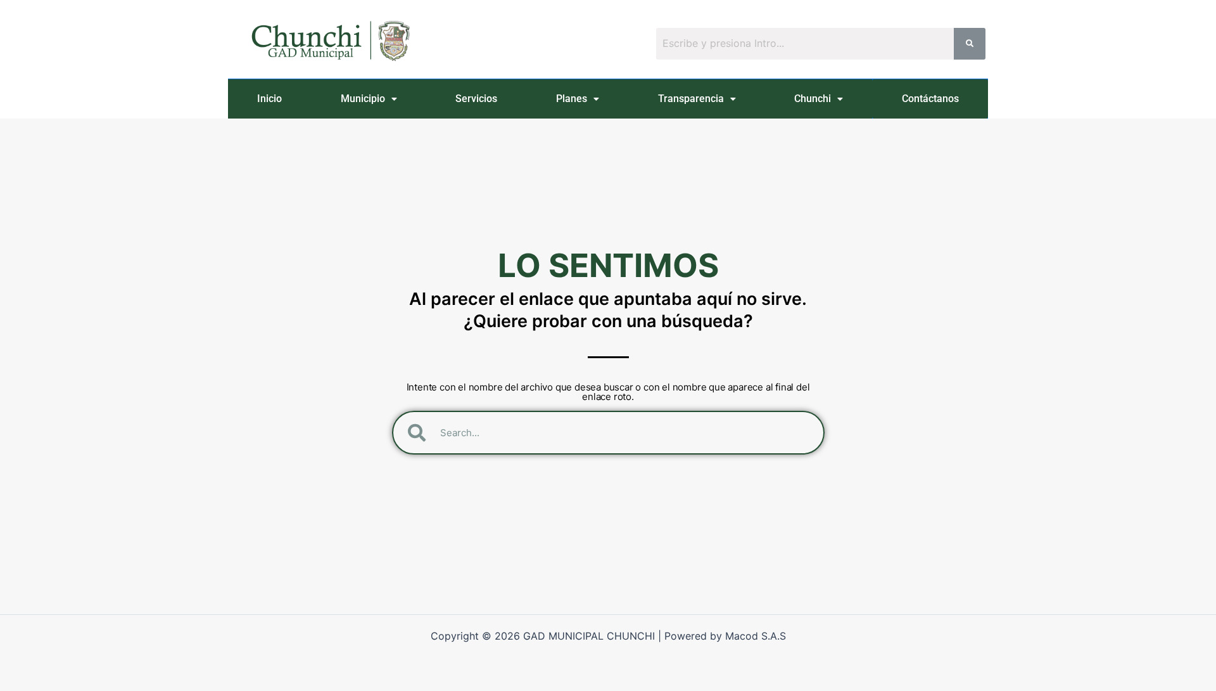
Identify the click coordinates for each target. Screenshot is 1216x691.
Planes (571, 99)
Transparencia (691, 99)
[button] (369, 99)
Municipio (363, 99)
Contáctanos (930, 99)
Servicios (476, 99)
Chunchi (812, 99)
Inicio (269, 99)
